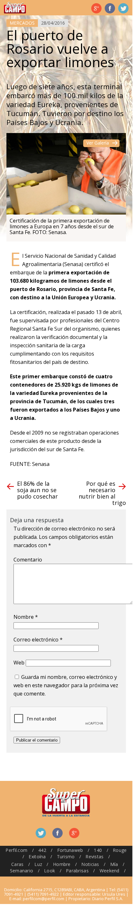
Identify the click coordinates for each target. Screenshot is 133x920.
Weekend (110, 871)
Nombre (25, 616)
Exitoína (37, 856)
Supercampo (15, 8)
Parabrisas (77, 871)
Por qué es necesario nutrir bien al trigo (102, 493)
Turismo (66, 856)
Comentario (27, 559)
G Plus (96, 8)
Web (18, 662)
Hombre (62, 864)
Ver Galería (97, 143)
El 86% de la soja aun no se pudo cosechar (37, 490)
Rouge (120, 850)
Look (49, 871)
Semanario (21, 871)
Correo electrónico (38, 639)
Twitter (123, 8)
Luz (38, 864)
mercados (22, 23)
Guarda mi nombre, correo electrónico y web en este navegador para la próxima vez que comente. (65, 685)
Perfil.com (16, 850)
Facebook (110, 8)
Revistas (94, 856)
